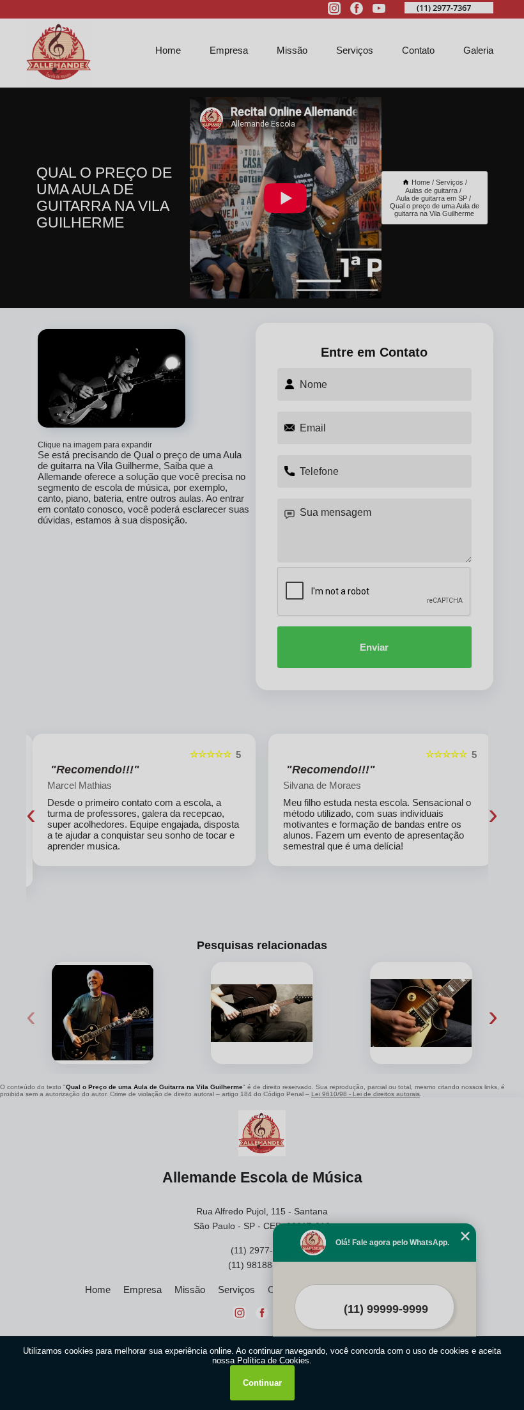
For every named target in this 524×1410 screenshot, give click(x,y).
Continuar (262, 1383)
